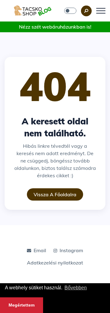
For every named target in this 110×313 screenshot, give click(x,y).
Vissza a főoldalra (55, 194)
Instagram (71, 250)
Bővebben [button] (75, 287)
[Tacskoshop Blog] (33, 10)
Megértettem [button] (22, 305)
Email (40, 250)
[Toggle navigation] (100, 11)
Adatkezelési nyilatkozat (55, 263)
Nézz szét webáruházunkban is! (55, 27)
